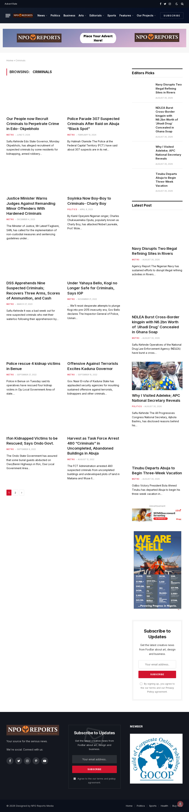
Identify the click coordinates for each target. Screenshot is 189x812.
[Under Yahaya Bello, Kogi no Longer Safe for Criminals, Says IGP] (94, 262)
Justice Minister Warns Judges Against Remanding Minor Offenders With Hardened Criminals (30, 206)
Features (125, 15)
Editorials (96, 15)
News (41, 15)
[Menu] (8, 15)
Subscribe (172, 15)
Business (69, 15)
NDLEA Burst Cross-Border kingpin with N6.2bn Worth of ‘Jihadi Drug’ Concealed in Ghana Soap (167, 119)
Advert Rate (11, 3)
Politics (55, 15)
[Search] (181, 4)
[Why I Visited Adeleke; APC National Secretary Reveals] (142, 151)
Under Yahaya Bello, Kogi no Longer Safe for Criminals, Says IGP (92, 288)
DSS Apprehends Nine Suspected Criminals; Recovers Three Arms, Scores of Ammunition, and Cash (33, 290)
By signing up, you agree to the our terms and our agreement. (158, 687)
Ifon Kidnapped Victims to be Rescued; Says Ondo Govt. (32, 441)
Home (9, 60)
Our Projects (145, 15)
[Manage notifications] (180, 804)
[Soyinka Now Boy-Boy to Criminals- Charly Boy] (94, 177)
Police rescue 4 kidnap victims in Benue (33, 366)
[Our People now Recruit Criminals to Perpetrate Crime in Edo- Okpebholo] (33, 98)
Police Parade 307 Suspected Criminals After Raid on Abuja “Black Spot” (93, 124)
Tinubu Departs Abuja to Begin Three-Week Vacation (166, 179)
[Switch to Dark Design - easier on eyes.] (177, 4)
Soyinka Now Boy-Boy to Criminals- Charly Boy (89, 200)
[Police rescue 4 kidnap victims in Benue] (33, 343)
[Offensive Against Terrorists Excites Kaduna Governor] (94, 343)
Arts (81, 15)
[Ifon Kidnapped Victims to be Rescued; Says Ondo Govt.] (33, 417)
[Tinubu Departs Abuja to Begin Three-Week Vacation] (142, 179)
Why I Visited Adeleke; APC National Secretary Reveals (168, 152)
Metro (10, 135)
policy (112, 778)
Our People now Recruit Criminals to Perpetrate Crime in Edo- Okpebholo (32, 124)
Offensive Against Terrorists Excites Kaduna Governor (92, 366)
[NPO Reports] (23, 15)
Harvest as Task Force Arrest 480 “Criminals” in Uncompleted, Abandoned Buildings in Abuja (93, 446)
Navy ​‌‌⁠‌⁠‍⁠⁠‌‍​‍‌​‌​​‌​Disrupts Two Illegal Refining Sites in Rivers (169, 88)
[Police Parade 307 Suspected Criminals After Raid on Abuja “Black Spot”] (94, 98)
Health (164, 805)
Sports (111, 15)
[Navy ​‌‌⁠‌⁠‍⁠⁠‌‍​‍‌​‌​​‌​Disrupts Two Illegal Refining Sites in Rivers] (142, 89)
